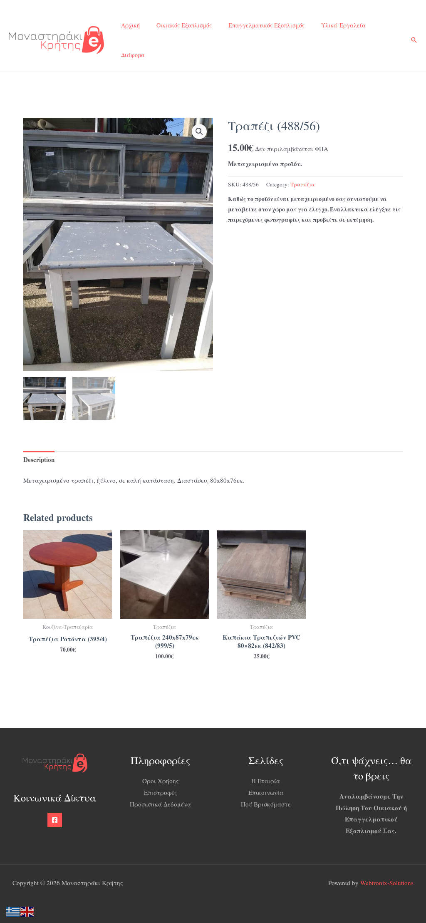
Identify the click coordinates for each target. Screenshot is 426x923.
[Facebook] (54, 820)
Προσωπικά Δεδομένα (160, 804)
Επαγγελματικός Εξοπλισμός (266, 25)
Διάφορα (133, 55)
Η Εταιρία (265, 781)
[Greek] (13, 910)
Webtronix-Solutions (387, 882)
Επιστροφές (160, 792)
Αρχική (130, 25)
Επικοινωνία (265, 792)
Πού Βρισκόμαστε (266, 804)
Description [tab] (38, 459)
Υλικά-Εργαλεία (343, 25)
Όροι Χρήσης (160, 781)
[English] (27, 910)
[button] (414, 40)
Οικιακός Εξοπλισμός (184, 25)
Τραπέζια (302, 184)
